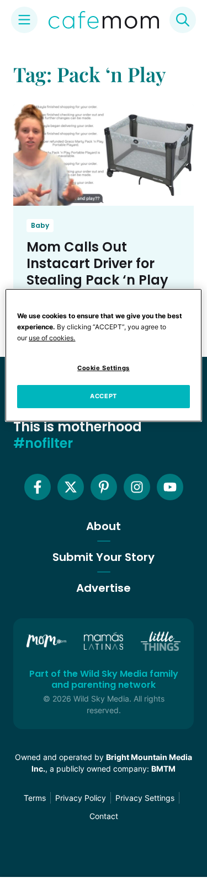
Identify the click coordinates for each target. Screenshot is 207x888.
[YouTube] (170, 487)
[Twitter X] (70, 487)
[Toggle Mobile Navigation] (24, 20)
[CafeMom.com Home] (104, 20)
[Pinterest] (104, 487)
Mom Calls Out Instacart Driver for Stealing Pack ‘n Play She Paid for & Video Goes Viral (97, 280)
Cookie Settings (103, 368)
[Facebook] (37, 487)
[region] (103, 355)
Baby (40, 225)
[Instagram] (137, 487)
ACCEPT (103, 396)
